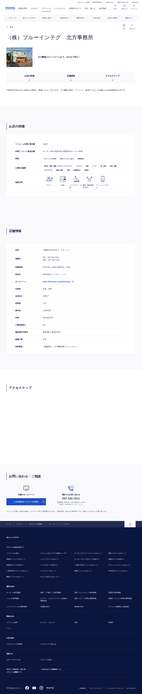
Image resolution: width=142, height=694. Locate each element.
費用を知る (10, 586)
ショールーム (59, 8)
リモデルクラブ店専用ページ (51, 669)
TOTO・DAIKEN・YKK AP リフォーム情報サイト (16, 671)
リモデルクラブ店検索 (35, 524)
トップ (8, 524)
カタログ (34, 8)
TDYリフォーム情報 (83, 2)
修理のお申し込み (122, 2)
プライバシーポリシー (96, 688)
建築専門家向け (97, 2)
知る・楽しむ (90, 8)
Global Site (135, 2)
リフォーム (46, 8)
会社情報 (102, 8)
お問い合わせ (110, 2)
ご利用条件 (82, 688)
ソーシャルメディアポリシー (115, 688)
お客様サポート (75, 8)
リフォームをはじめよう (15, 547)
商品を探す (23, 8)
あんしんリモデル (12, 537)
